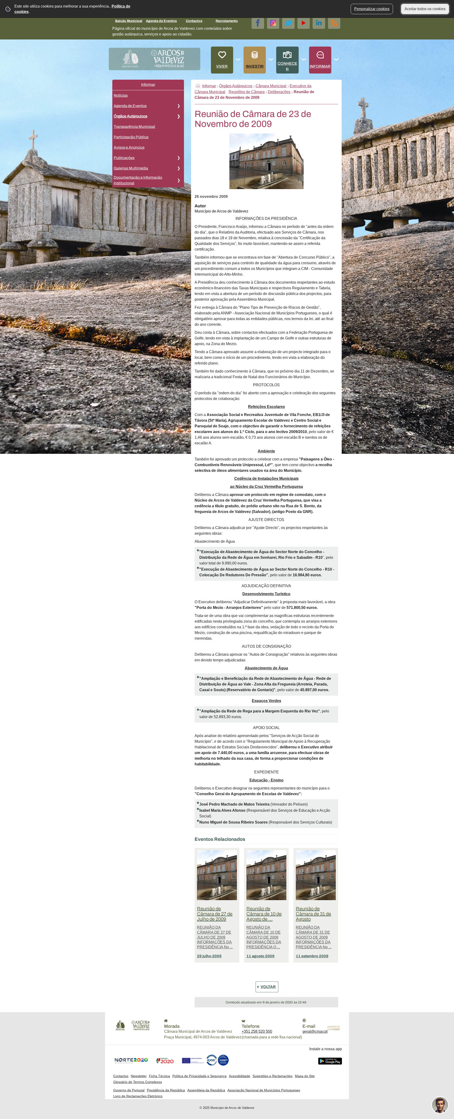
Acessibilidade (239, 1076)
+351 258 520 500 (257, 1031)
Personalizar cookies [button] (371, 9)
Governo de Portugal (128, 1090)
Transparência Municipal (134, 127)
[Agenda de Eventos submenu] (178, 106)
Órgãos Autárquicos (130, 116)
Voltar (268, 987)
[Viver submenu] (238, 60)
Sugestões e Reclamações (272, 1076)
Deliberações (279, 92)
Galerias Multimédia (131, 168)
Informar (320, 66)
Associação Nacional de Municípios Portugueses (263, 1090)
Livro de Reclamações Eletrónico (137, 1096)
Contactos (194, 21)
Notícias (121, 95)
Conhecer (287, 66)
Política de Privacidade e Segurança (199, 1076)
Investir (255, 66)
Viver (222, 66)
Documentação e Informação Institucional (138, 180)
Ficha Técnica (159, 1076)
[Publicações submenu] (178, 158)
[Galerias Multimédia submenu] (178, 168)
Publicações (124, 158)
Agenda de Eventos (161, 21)
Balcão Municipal (128, 21)
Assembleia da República (206, 1090)
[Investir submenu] (271, 60)
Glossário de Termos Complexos (137, 1082)
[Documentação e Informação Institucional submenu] (178, 180)
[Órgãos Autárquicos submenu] (178, 116)
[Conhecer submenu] (304, 60)
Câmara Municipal (271, 86)
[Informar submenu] (336, 60)
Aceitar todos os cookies (425, 9)
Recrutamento (227, 21)
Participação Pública (131, 137)
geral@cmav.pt (314, 1031)
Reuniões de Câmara (247, 92)
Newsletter (139, 1076)
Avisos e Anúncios (129, 147)
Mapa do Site (305, 1076)
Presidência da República (166, 1090)
